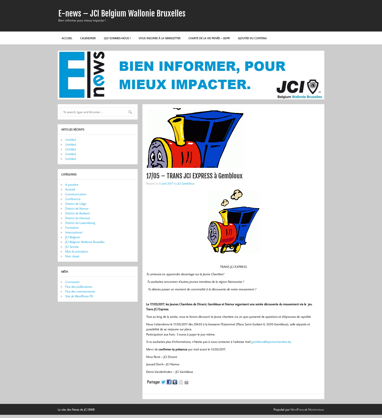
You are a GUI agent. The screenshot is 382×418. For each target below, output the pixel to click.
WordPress (297, 409)
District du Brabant (77, 213)
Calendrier (88, 38)
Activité (70, 189)
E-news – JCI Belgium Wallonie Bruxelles (121, 13)
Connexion (72, 282)
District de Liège (75, 204)
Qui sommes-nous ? (117, 38)
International (73, 232)
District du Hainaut (77, 218)
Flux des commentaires (80, 291)
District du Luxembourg (80, 223)
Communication (75, 194)
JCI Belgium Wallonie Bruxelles (84, 242)
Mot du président (76, 251)
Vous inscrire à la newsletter (159, 38)
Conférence (73, 199)
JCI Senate (72, 247)
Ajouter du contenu (252, 38)
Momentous (316, 409)
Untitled (70, 140)
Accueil (67, 38)
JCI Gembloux (186, 183)
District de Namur (77, 208)
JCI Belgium (72, 237)
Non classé (72, 256)
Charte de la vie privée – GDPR (209, 38)
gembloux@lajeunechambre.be (271, 342)
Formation (72, 227)
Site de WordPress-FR (79, 296)
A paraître (71, 185)
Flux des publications (78, 287)
